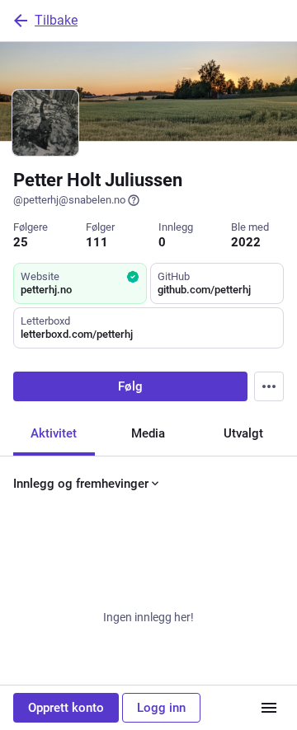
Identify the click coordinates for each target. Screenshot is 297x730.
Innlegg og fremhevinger (80, 483)
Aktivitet (54, 433)
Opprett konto (66, 707)
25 (20, 242)
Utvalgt (243, 433)
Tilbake (56, 20)
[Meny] (269, 708)
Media (148, 433)
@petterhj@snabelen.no (69, 200)
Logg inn (161, 707)
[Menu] (269, 386)
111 (97, 242)
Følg (130, 386)
